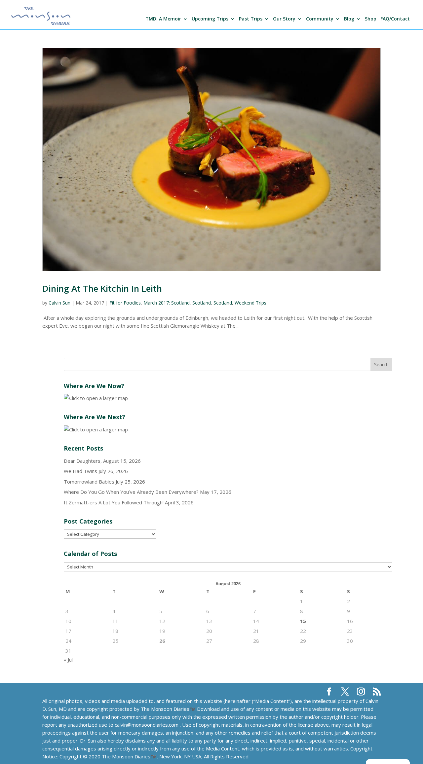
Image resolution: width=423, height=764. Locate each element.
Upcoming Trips (210, 19)
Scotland (201, 303)
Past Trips (250, 19)
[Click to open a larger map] (96, 398)
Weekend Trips (250, 303)
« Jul (68, 659)
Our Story (284, 19)
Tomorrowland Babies (89, 481)
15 (303, 621)
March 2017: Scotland (166, 303)
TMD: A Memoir (163, 19)
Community (319, 19)
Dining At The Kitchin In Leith (102, 288)
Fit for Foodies (125, 303)
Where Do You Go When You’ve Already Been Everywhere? (131, 492)
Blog (349, 19)
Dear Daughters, (83, 460)
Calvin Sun (59, 303)
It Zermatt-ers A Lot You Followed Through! (114, 502)
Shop (370, 19)
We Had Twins (80, 471)
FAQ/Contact (395, 19)
